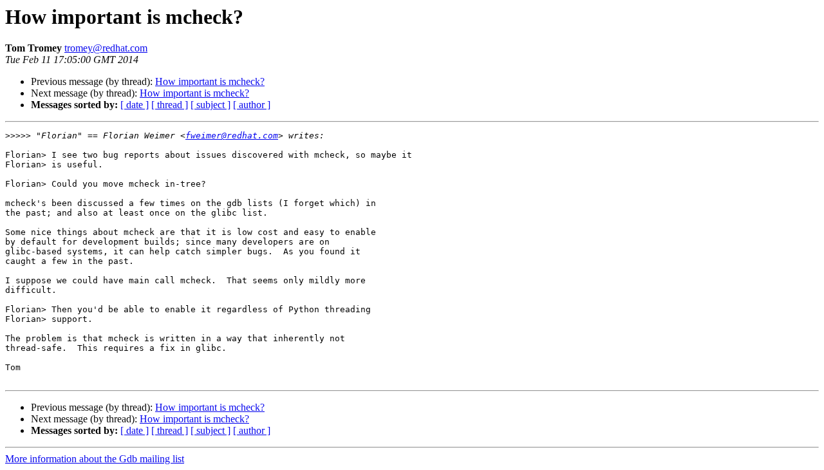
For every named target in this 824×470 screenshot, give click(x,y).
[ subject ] (210, 104)
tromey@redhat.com (105, 47)
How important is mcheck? (210, 81)
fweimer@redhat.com (231, 135)
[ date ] (134, 104)
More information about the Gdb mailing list (94, 458)
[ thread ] (169, 104)
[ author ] (251, 104)
